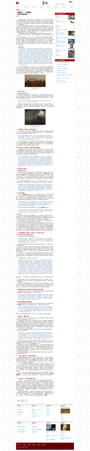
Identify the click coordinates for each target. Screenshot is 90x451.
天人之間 (19, 414)
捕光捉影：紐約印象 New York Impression (60, 42)
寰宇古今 (18, 7)
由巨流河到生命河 (35, 426)
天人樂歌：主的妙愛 (61, 72)
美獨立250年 (58, 21)
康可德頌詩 (58, 45)
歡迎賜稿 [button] (29, 444)
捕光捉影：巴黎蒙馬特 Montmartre (60, 34)
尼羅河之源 (19, 409)
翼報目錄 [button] (44, 444)
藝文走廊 (26, 7)
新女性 (62, 417)
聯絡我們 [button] (34, 444)
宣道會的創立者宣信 (61, 70)
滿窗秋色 (62, 414)
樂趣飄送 (71, 7)
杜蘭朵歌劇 (63, 435)
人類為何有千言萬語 (59, 29)
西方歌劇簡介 (59, 80)
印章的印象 (34, 413)
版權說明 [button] (39, 444)
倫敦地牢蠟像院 (20, 412)
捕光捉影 (64, 7)
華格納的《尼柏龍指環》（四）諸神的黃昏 (65, 74)
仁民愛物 (57, 26)
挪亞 (56, 55)
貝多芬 (58, 66)
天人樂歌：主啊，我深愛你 (62, 68)
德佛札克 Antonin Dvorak (62, 78)
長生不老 (48, 414)
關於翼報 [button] (19, 444)
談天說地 (33, 7)
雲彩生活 (49, 7)
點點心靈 (41, 7)
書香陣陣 (56, 7)
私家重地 (62, 419)
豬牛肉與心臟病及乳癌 (21, 431)
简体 (72, 1)
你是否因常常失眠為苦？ (21, 426)
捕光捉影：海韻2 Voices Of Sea (61, 51)
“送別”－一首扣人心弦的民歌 (62, 62)
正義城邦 (48, 412)
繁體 (70, 1)
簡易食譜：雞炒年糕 (21, 429)
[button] (18, 400)
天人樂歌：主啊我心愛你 (61, 82)
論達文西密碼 (34, 431)
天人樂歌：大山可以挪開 (61, 64)
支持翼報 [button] (24, 444)
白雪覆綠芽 (58, 17)
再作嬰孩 (48, 409)
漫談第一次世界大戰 (59, 37)
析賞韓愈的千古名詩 (35, 416)
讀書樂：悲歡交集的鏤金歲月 (37, 429)
